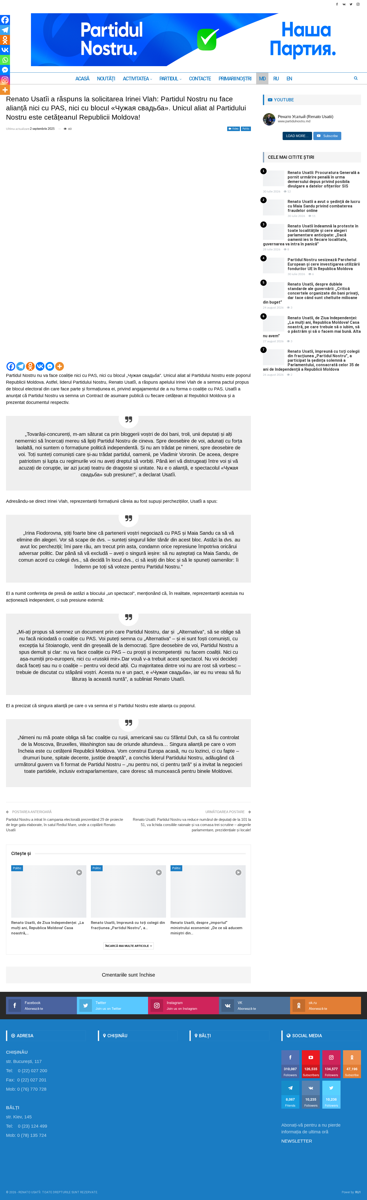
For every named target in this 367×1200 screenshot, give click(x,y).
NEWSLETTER (296, 1141)
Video (235, 128)
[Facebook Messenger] (49, 366)
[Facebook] (10, 366)
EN (289, 79)
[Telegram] (20, 366)
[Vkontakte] (40, 366)
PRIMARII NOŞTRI (235, 79)
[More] (59, 366)
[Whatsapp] (5, 60)
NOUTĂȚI (106, 79)
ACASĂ (82, 79)
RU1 (358, 1192)
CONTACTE (200, 79)
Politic (245, 128)
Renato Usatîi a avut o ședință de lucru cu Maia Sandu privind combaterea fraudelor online (324, 206)
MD (262, 79)
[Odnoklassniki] (30, 366)
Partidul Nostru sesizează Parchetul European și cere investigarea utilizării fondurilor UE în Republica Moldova (324, 264)
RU (276, 79)
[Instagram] (5, 80)
